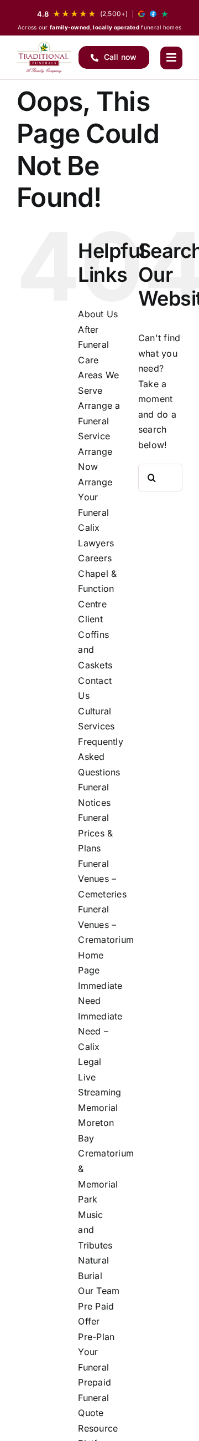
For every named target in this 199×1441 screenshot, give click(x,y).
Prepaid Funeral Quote (94, 1397)
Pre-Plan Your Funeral (96, 1352)
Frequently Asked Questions (100, 757)
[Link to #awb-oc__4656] (171, 58)
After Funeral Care (93, 345)
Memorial (98, 1107)
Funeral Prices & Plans (95, 833)
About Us (98, 313)
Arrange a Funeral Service (99, 421)
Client (90, 619)
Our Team (98, 1290)
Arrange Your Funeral (95, 497)
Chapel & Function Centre (97, 589)
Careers (95, 558)
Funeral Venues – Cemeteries (102, 879)
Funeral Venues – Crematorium (106, 924)
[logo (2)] (44, 57)
